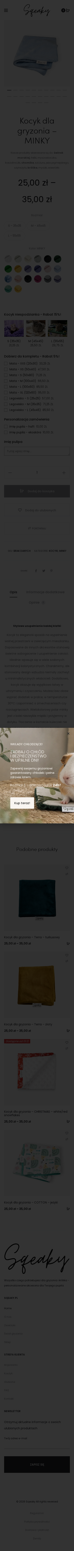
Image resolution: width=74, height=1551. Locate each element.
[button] (68, 733)
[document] (37, 775)
